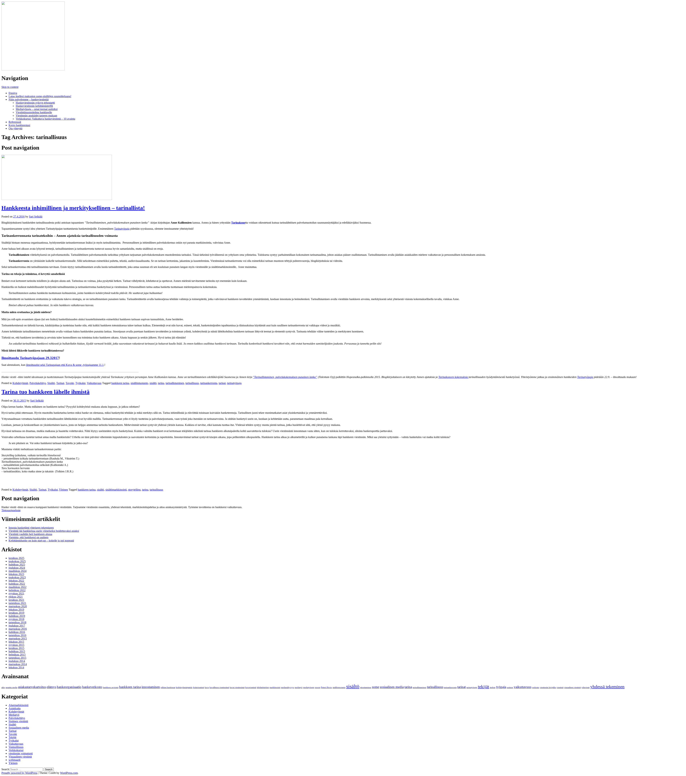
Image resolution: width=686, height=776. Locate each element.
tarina (161, 383)
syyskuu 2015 (16, 644)
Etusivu (13, 93)
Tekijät (12, 737)
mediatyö (298, 687)
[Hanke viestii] (33, 69)
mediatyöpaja (308, 687)
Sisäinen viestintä (18, 721)
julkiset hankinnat (168, 687)
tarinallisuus (192, 383)
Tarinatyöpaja (122, 228)
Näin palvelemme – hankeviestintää (29, 99)
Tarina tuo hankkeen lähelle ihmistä (45, 392)
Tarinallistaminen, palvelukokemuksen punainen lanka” (285, 377)
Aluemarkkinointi (18, 705)
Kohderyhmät (20, 383)
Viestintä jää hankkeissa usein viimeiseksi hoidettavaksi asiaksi (44, 530)
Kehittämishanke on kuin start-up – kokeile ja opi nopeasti (41, 540)
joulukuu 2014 (17, 661)
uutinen (510, 687)
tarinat (222, 383)
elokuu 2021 (16, 596)
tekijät (483, 686)
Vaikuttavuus (94, 383)
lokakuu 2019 (16, 609)
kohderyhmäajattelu (184, 687)
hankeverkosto (92, 687)
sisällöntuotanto (139, 383)
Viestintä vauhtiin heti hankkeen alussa (30, 534)
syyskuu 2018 (16, 619)
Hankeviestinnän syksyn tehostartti (35, 102)
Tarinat (60, 383)
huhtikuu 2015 (17, 651)
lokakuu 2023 (16, 574)
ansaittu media (11, 687)
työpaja (501, 687)
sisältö (153, 383)
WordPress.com (69, 772)
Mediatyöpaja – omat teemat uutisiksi (37, 109)
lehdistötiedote (263, 687)
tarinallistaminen (175, 383)
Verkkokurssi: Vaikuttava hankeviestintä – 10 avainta (45, 118)
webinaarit (14, 759)
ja (592, 377)
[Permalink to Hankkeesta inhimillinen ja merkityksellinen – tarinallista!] (56, 199)
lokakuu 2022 (16, 580)
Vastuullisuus (16, 746)
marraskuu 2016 (18, 628)
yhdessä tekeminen (607, 686)
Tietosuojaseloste (11, 510)
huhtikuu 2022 (17, 583)
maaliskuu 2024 (17, 570)
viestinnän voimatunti (21, 753)
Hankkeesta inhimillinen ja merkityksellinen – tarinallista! (73, 208)
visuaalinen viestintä (572, 687)
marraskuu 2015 (18, 638)
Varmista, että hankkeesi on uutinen (28, 537)
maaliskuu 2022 (17, 587)
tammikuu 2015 (17, 657)
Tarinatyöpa (584, 377)
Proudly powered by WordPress (19, 772)
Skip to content (9, 86)
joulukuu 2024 (17, 567)
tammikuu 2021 (17, 603)
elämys (51, 687)
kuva (207, 687)
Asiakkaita (15, 708)
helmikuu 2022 (17, 590)
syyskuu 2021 (16, 593)
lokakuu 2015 (16, 641)
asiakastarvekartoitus (32, 687)
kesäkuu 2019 (16, 612)
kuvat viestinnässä (237, 687)
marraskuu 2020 (18, 606)
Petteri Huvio (326, 687)
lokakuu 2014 (16, 667)
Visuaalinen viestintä (20, 756)
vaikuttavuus (522, 687)
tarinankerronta (208, 383)
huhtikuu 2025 (17, 564)
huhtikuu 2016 (17, 632)
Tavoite (70, 383)
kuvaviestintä (250, 687)
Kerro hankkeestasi (19, 125)
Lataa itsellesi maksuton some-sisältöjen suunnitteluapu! (40, 96)
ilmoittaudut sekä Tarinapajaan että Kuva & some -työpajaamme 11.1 (65, 364)
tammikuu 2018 (17, 622)
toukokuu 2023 (17, 577)
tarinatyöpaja (234, 383)
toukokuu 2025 (17, 561)
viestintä (560, 687)
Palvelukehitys (37, 383)
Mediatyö (14, 714)
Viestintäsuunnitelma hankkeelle (34, 112)
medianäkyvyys (287, 687)
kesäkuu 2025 (16, 558)
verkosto (535, 687)
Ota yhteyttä (15, 128)
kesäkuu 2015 (16, 648)
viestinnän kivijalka (548, 687)
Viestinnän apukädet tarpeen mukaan (36, 115)
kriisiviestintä (198, 687)
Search (5, 769)
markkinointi (275, 687)
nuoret (317, 687)
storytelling (134, 489)
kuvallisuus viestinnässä (219, 687)
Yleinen (63, 489)
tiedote (492, 687)
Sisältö (51, 383)
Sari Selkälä (35, 216)
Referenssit (15, 121)
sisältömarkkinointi (116, 489)
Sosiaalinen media (19, 727)
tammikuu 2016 (17, 635)
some (375, 687)
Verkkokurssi (16, 750)
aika (3, 687)
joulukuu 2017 (17, 625)
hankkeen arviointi (110, 687)
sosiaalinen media (392, 687)
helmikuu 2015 (17, 654)
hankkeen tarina (120, 383)
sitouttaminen (365, 687)
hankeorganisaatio (69, 687)
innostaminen (150, 687)
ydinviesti (585, 687)
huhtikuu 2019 (17, 615)
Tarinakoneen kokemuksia (453, 377)
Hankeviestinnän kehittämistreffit (34, 105)
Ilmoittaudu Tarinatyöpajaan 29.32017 (30, 358)
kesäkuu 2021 (16, 599)
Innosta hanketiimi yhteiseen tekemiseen (31, 527)
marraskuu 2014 (18, 664)
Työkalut (80, 383)
